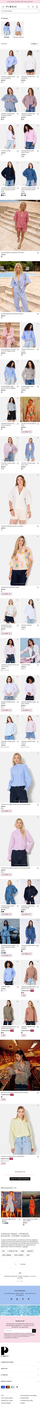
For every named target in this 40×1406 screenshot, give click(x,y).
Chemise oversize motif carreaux (28, 1027)
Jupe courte (18, 1255)
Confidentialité (24, 1398)
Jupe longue (6, 1255)
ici (17, 1337)
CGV (2, 1395)
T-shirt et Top (13, 1251)
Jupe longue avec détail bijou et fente (30, 1220)
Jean (22, 1251)
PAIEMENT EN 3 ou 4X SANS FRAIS (20, 1)
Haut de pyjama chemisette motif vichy (12, 252)
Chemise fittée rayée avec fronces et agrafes (8, 387)
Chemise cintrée (6, 151)
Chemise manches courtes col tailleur (12, 526)
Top (3, 1251)
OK (34, 1331)
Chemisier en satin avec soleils (10, 587)
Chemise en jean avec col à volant (29, 946)
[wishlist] (28, 6)
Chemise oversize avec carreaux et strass (8, 114)
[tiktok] (17, 1299)
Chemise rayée (25, 665)
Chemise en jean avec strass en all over (7, 424)
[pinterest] (28, 1299)
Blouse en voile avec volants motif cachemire (14, 1092)
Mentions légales (6, 1403)
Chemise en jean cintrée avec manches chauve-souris (8, 189)
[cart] (18, 77)
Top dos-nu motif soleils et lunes (28, 424)
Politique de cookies (7, 1400)
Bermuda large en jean (9, 1219)
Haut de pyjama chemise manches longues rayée (8, 350)
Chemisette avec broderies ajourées (6, 626)
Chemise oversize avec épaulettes (28, 77)
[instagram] (11, 1299)
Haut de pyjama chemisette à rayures (12, 314)
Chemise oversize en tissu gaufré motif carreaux (28, 987)
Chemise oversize (26, 625)
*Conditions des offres (26, 1400)
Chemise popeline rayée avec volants (28, 702)
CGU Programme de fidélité (28, 1395)
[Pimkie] (11, 6)
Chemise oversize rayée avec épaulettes (8, 77)
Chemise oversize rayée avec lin (8, 742)
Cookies (22, 1403)
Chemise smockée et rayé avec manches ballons (15, 804)
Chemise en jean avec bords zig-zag (7, 906)
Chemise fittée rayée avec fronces (27, 151)
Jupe (28, 1255)
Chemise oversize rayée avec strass (8, 464)
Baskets (30, 1251)
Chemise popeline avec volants (8, 702)
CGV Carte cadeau (7, 1398)
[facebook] (23, 1299)
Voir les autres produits (20, 1179)
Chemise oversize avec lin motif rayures (8, 665)
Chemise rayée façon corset (27, 350)
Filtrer (33, 44)
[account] (33, 6)
